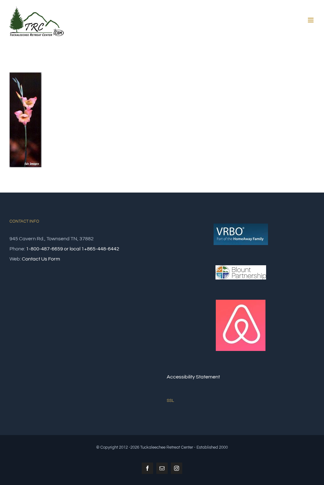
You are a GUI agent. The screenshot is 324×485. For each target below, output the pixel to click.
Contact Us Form (41, 258)
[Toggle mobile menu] (311, 20)
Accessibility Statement (193, 376)
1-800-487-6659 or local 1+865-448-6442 (72, 248)
